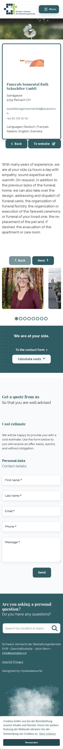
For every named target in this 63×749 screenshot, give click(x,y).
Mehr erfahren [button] (47, 733)
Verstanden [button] (31, 742)
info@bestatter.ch (14, 653)
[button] (16, 318)
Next (41, 260)
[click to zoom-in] (22, 288)
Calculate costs (29, 359)
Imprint (7, 662)
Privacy (18, 662)
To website (42, 143)
